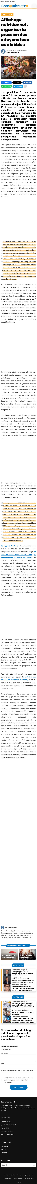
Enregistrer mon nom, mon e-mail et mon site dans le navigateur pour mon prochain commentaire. (18, 1080)
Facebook (4, 1146)
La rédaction (5, 1122)
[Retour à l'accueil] (14, 5)
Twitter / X (5, 1149)
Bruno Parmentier (11, 927)
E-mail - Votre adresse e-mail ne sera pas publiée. (17, 1070)
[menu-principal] (34, 6)
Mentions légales (7, 1134)
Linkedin (4, 1153)
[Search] (34, 1165)
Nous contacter (7, 1131)
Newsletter (5, 1128)
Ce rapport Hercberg (9, 546)
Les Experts (7, 15)
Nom (3, 1063)
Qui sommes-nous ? (8, 1125)
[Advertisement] (18, 219)
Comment (4, 1053)
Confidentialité (7, 1178)
